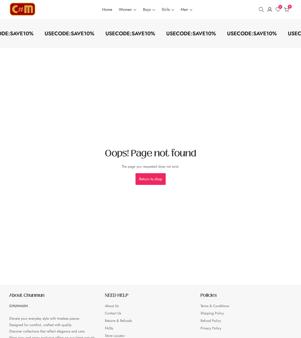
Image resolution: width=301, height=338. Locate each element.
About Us (112, 305)
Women (125, 9)
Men (184, 9)
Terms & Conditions (215, 305)
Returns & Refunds (118, 320)
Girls (166, 9)
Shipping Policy (212, 313)
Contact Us (113, 313)
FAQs (109, 328)
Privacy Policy (211, 328)
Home (107, 9)
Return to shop (150, 179)
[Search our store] (262, 9)
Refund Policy (211, 320)
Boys (147, 9)
